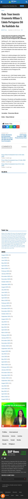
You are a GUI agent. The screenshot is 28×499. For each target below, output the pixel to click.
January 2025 (5, 305)
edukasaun (12, 237)
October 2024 (5, 313)
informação (13, 238)
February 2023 (5, 367)
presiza (19, 242)
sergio (6, 246)
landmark (21, 240)
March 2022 (4, 396)
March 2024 (4, 332)
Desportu (5, 440)
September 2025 (5, 284)
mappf (6, 241)
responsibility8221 (17, 244)
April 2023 (4, 362)
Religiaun (12, 444)
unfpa (6, 248)
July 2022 (4, 386)
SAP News (4, 30)
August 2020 (4, 399)
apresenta (7, 234)
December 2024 (5, 308)
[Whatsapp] (11, 126)
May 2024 (4, 327)
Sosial (12, 440)
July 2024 (4, 321)
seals (18, 245)
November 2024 (5, 311)
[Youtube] (5, 458)
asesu (13, 234)
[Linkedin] (14, 126)
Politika (4, 432)
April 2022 (4, 394)
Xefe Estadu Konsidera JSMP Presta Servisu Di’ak (21, 136)
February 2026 (5, 271)
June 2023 (4, 356)
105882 (10, 233)
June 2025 (4, 292)
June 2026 (4, 260)
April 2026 (4, 265)
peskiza (7, 242)
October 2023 (5, 346)
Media (19, 440)
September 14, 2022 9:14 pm (14, 30)
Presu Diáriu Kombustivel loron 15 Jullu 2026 (13, 160)
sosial (18, 246)
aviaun (23, 234)
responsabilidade (8, 244)
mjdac (11, 241)
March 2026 (4, 268)
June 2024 (4, 324)
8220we (4, 233)
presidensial (13, 242)
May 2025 (4, 295)
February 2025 (5, 303)
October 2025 (5, 281)
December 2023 (5, 340)
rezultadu (13, 245)
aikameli (20, 233)
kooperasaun (14, 240)
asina (18, 234)
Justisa (19, 436)
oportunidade (18, 241)
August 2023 (4, 351)
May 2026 (4, 263)
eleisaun (19, 237)
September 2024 (5, 316)
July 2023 (4, 353)
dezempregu (5, 237)
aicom (15, 233)
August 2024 (4, 319)
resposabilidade (5, 245)
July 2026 (4, 257)
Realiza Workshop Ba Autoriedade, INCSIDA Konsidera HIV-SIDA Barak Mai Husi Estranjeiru (7, 138)
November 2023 (5, 343)
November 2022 (5, 375)
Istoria (13, 436)
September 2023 (5, 348)
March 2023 (4, 364)
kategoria (7, 240)
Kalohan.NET (5, 486)
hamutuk (7, 238)
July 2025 (4, 289)
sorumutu (12, 246)
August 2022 (4, 383)
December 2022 (5, 372)
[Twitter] (7, 126)
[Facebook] (4, 126)
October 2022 (5, 378)
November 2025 (5, 279)
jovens (19, 238)
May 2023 (4, 359)
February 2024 (5, 335)
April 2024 (4, 329)
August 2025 (4, 287)
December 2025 (5, 276)
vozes (11, 248)
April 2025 (4, 297)
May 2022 (4, 391)
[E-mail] (17, 126)
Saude (4, 444)
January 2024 (5, 338)
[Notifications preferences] (3, 496)
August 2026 (4, 255)
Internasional (13, 432)
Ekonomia (5, 436)
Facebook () (24, 146)
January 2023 (5, 370)
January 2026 (5, 273)
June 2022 (4, 388)
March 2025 (4, 300)
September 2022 (5, 380)
